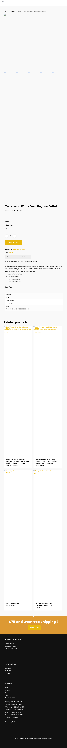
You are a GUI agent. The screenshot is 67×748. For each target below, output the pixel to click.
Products (12, 11)
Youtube (7, 673)
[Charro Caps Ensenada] (18, 535)
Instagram (8, 671)
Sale (6, 695)
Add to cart (13, 242)
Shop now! (34, 628)
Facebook (8, 668)
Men (6, 687)
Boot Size (9, 225)
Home (6, 11)
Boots (19, 11)
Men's (23, 249)
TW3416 (10, 252)
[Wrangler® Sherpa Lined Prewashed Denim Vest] (48, 535)
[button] (64, 3)
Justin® (19, 249)
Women (7, 690)
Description (10, 257)
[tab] (10, 257)
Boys (6, 693)
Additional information (23, 257)
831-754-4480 (12, 649)
